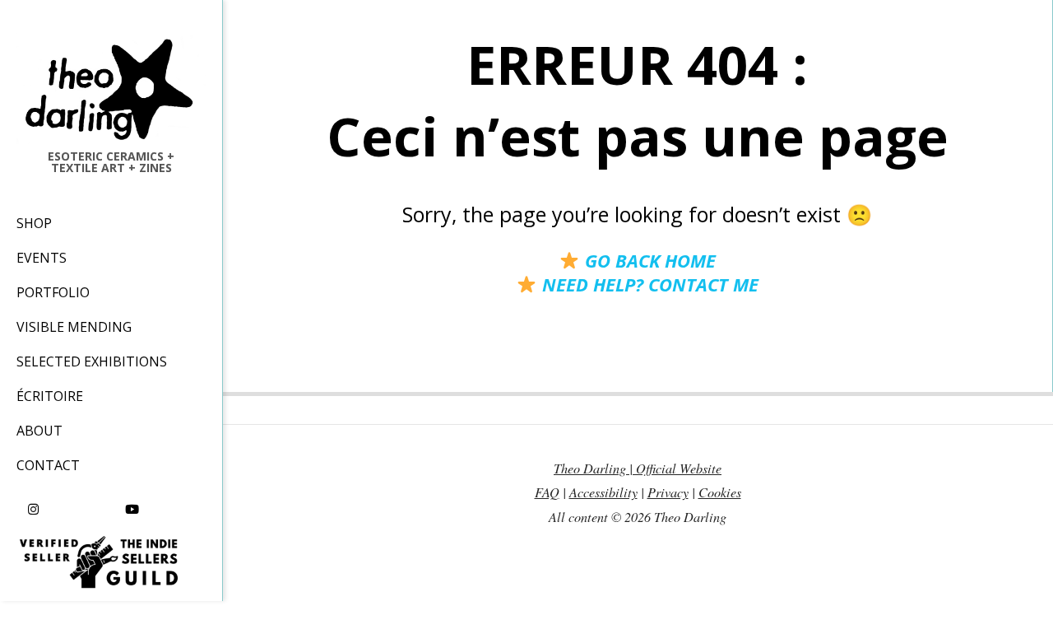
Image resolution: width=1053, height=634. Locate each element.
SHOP (34, 223)
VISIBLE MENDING (74, 327)
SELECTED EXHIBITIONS (91, 361)
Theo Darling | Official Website (637, 468)
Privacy (668, 492)
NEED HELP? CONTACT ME (647, 284)
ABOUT (39, 431)
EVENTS (41, 258)
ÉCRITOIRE (49, 396)
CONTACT (48, 465)
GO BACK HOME (647, 260)
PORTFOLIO (53, 292)
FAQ (547, 492)
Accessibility (603, 492)
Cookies (719, 492)
